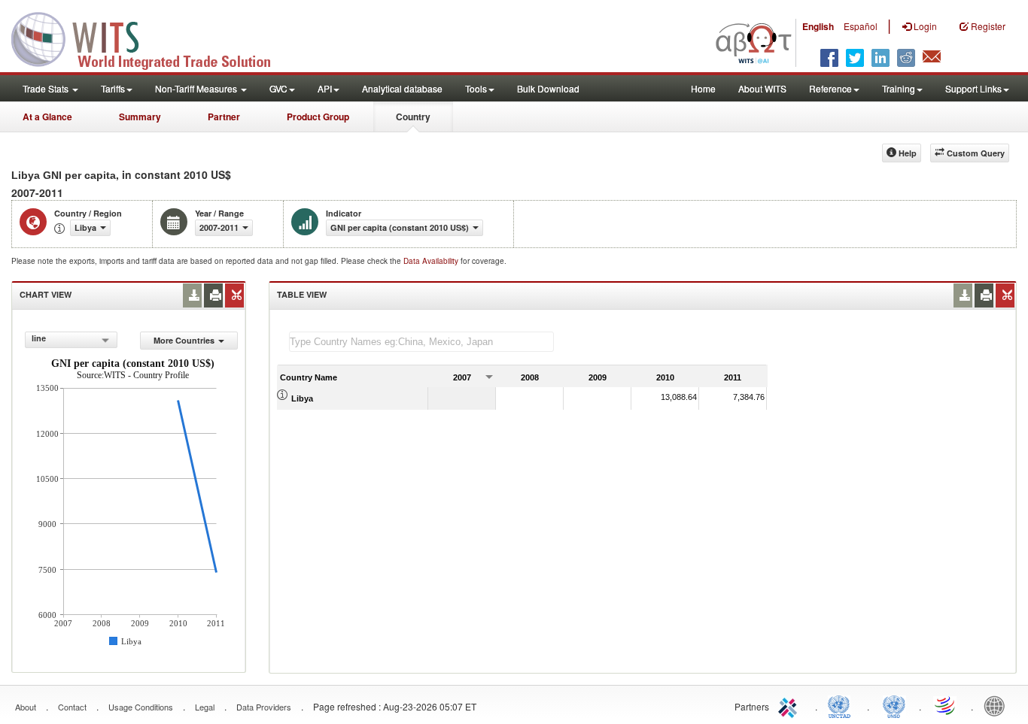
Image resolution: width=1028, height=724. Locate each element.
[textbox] (421, 342)
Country (413, 116)
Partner (224, 116)
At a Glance (47, 116)
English (818, 26)
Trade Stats (47, 88)
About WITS (762, 88)
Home (703, 88)
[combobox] (71, 340)
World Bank (998, 705)
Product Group (318, 116)
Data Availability (432, 261)
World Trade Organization (946, 705)
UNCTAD (842, 705)
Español (860, 26)
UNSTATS (894, 705)
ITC (790, 705)
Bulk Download (548, 88)
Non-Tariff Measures (197, 88)
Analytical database (402, 88)
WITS (150, 37)
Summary (140, 116)
